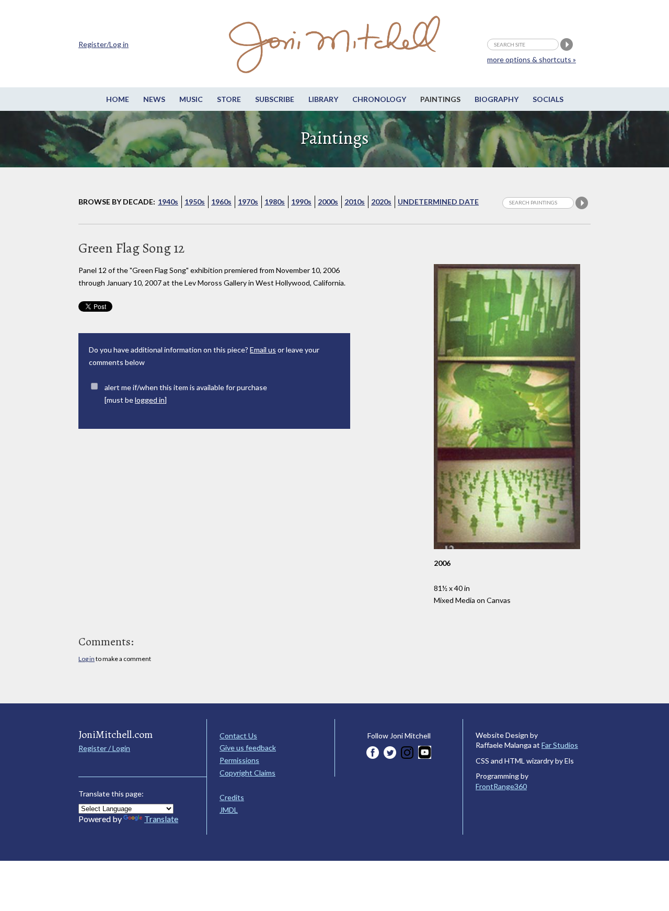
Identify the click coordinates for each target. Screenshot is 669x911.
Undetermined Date (438, 201)
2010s (354, 201)
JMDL (229, 809)
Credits (232, 797)
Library (323, 99)
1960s (221, 201)
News (154, 99)
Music (191, 99)
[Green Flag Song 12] (507, 554)
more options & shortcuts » (531, 59)
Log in (86, 659)
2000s (328, 201)
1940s (168, 201)
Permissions (239, 760)
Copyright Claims (247, 772)
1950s (194, 201)
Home (117, 99)
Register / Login (104, 748)
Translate (161, 819)
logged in (150, 399)
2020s (381, 201)
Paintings (440, 99)
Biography (496, 99)
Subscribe (274, 99)
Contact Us (238, 735)
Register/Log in (103, 44)
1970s (248, 201)
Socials (548, 99)
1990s (301, 201)
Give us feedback (248, 747)
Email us (263, 349)
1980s (274, 201)
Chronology (379, 99)
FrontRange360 (501, 786)
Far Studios (559, 745)
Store (229, 99)
